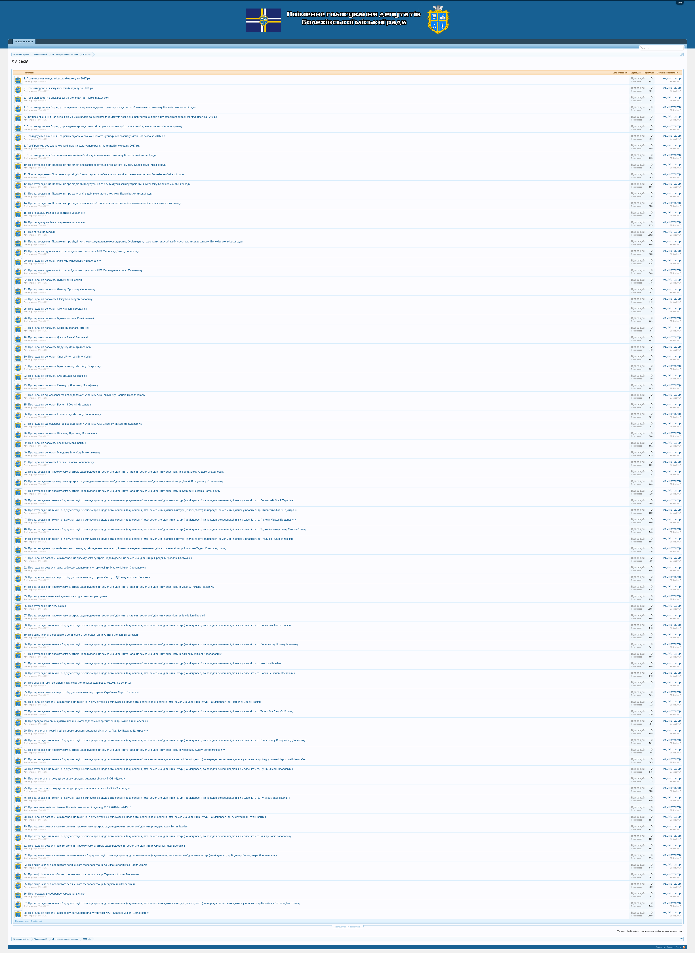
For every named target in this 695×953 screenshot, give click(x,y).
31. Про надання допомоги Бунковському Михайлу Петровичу (62, 366)
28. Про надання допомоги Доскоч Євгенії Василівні (56, 337)
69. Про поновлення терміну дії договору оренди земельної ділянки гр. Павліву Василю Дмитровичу (86, 730)
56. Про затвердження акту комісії (45, 606)
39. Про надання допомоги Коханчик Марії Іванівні (55, 442)
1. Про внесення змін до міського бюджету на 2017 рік (57, 78)
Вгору (678, 947)
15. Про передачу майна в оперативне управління (54, 212)
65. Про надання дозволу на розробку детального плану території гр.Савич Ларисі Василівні (81, 692)
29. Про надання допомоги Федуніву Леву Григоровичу (57, 347)
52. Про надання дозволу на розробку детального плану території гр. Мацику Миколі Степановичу (85, 567)
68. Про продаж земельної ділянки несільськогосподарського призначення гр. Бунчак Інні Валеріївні (86, 721)
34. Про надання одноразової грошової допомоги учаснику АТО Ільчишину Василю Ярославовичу (84, 395)
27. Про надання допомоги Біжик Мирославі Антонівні (57, 327)
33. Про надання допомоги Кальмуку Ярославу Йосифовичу (61, 385)
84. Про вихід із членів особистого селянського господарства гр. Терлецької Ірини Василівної (81, 874)
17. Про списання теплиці (39, 232)
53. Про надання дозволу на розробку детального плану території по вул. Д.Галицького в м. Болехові (87, 577)
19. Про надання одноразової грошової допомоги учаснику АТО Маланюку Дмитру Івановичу (81, 251)
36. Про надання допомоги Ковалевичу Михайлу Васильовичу (62, 414)
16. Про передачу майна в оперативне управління (54, 222)
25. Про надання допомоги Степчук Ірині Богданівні (55, 308)
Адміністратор (30, 81)
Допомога (660, 947)
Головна (670, 947)
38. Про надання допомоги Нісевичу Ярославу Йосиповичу (60, 433)
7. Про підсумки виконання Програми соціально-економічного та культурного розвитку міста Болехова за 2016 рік (94, 136)
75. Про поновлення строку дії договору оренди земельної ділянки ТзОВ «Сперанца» (77, 788)
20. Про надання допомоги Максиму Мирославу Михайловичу (62, 260)
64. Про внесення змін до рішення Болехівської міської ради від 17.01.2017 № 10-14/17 (77, 682)
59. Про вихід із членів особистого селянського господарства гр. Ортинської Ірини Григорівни (81, 634)
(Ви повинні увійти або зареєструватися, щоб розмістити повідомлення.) (650, 931)
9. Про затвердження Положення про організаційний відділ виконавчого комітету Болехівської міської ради (90, 155)
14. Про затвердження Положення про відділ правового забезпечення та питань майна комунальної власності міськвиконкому (102, 203)
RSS (684, 947)
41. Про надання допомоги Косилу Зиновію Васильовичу (59, 462)
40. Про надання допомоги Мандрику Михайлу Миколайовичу (62, 452)
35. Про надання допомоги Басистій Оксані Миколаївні (57, 404)
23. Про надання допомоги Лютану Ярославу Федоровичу (59, 289)
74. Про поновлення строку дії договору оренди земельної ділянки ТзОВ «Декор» (74, 778)
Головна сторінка (24, 42)
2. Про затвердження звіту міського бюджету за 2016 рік (58, 88)
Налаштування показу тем (347, 927)
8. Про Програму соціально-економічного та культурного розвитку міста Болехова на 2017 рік (82, 145)
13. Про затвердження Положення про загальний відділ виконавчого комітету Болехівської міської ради (88, 193)
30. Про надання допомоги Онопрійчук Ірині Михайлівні (58, 356)
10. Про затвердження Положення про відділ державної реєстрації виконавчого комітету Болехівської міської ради (95, 164)
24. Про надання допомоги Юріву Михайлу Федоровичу (58, 299)
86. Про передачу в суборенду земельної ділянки (54, 893)
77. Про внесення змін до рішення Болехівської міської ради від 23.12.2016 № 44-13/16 (77, 807)
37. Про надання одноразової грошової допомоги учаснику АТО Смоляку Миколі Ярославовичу (83, 423)
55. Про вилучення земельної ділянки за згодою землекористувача (65, 596)
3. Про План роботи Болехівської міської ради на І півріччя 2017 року (66, 97)
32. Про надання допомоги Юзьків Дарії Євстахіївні (55, 375)
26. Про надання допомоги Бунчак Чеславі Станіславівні (59, 318)
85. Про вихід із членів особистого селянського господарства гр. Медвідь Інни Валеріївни (79, 884)
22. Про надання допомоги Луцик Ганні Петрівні (53, 279)
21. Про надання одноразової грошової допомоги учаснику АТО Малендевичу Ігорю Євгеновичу (83, 270)
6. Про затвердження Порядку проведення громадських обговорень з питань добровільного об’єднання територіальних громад (103, 126)
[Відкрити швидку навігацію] (681, 54)
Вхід (680, 3)
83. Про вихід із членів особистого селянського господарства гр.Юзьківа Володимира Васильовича (85, 864)
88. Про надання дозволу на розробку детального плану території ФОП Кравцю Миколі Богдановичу (86, 912)
